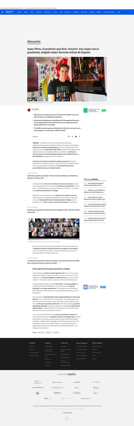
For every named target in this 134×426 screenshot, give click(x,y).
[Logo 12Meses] (96, 393)
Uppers (94, 349)
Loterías (31, 349)
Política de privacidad (55, 406)
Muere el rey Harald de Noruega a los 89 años (12, 8)
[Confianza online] (67, 420)
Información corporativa (44, 406)
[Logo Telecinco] (57, 382)
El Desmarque (96, 352)
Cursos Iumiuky (80, 352)
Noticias (31, 346)
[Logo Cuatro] (77, 382)
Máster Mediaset (65, 365)
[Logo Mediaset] (67, 375)
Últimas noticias (33, 352)
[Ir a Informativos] (9, 12)
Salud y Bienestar (81, 358)
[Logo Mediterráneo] (86, 398)
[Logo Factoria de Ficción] (57, 388)
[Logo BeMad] (37, 393)
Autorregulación (65, 354)
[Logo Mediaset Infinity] (38, 382)
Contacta (63, 346)
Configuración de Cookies (67, 406)
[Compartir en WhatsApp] (68, 136)
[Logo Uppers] (57, 393)
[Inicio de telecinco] (2, 12)
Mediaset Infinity (97, 346)
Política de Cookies (78, 406)
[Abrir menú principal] (131, 12)
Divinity (94, 358)
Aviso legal (35, 406)
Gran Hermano (49, 346)
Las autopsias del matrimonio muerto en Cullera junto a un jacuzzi (42, 8)
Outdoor (47, 365)
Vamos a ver (48, 359)
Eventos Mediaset (81, 355)
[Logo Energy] (96, 388)
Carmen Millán (35, 109)
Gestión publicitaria (88, 406)
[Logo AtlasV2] (47, 398)
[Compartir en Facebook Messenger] (75, 136)
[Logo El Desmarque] (37, 387)
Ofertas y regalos (81, 349)
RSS (94, 406)
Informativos (41, 332)
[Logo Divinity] (96, 382)
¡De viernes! (48, 362)
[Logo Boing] (77, 388)
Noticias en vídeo (34, 355)
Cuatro (94, 355)
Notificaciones (65, 357)
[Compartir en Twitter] (72, 136)
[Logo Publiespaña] (67, 398)
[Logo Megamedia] (67, 412)
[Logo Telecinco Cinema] (76, 393)
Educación (33, 41)
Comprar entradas (81, 346)
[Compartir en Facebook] (79, 136)
